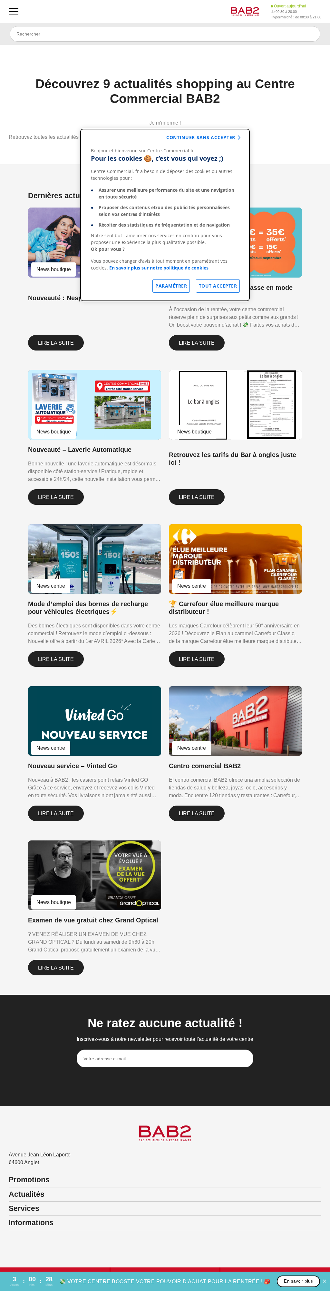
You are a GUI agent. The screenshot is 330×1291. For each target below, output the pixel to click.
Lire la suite (56, 343)
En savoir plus (298, 1281)
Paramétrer (171, 286)
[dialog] (165, 215)
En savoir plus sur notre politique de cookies (159, 268)
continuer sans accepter (200, 137)
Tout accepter (218, 286)
